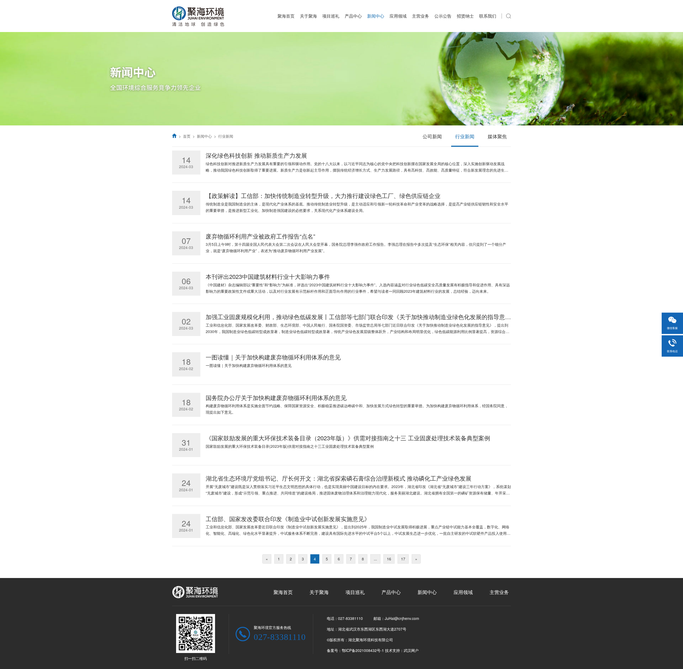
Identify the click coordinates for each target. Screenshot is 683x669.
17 (403, 558)
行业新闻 (225, 136)
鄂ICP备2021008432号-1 (363, 650)
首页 (186, 136)
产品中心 (353, 16)
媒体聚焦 (497, 136)
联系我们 (487, 16)
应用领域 (398, 16)
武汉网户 (411, 650)
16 (389, 558)
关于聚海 (308, 16)
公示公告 (442, 16)
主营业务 (420, 16)
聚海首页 (286, 16)
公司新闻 (432, 136)
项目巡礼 (330, 16)
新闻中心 (375, 16)
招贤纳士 (465, 16)
